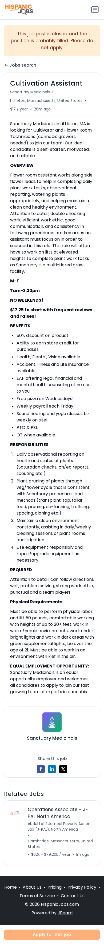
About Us (32, 887)
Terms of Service (37, 896)
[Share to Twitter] (63, 769)
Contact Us (73, 896)
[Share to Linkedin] (52, 769)
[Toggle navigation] (95, 10)
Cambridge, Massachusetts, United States (60, 843)
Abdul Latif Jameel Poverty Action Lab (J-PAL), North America (59, 826)
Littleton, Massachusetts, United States (46, 100)
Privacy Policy (81, 887)
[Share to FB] (41, 769)
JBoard (65, 913)
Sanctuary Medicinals (30, 92)
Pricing (54, 887)
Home (10, 887)
